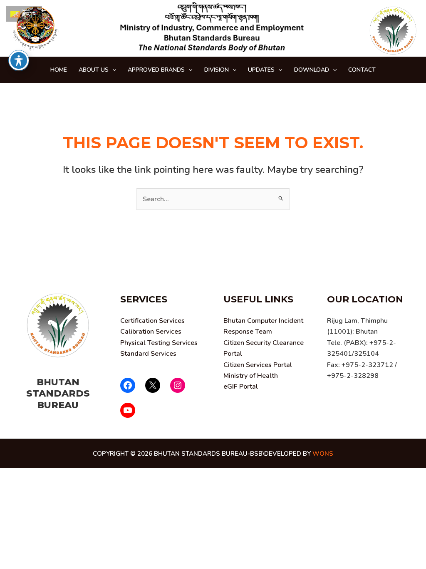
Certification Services (152, 320)
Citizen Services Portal (257, 364)
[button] (112, 70)
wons (322, 453)
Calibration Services (150, 331)
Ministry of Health (250, 375)
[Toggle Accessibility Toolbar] (19, 60)
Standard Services (148, 353)
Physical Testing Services (159, 342)
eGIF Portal (240, 386)
